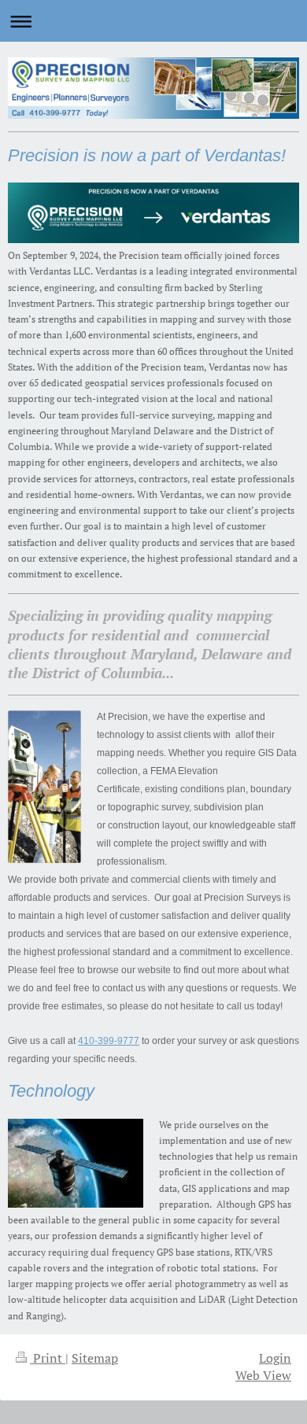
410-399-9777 (108, 1040)
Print (47, 1358)
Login (275, 1358)
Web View (263, 1375)
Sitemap (95, 1358)
